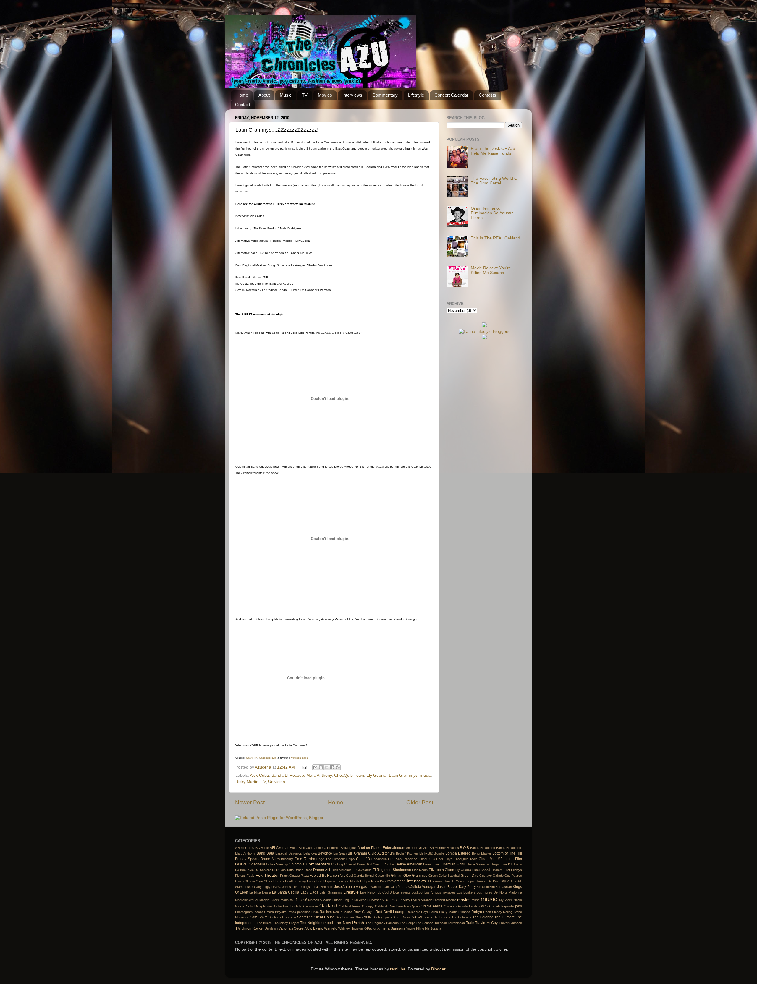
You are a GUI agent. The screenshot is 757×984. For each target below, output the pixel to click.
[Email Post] (304, 767)
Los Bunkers (466, 892)
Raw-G (359, 912)
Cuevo (377, 864)
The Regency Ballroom (382, 923)
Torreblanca (456, 923)
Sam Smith (258, 917)
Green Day (469, 875)
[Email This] (315, 767)
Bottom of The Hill (507, 853)
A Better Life (244, 848)
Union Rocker (253, 928)
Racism (326, 912)
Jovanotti (374, 887)
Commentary (385, 95)
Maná (285, 900)
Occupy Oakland (374, 906)
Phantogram (244, 912)
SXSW (417, 917)
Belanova (310, 853)
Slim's (359, 917)
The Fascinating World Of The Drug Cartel (495, 180)
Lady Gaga (309, 892)
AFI (272, 848)
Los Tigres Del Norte (492, 892)
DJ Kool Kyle (244, 870)
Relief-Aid (413, 912)
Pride (315, 912)
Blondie (439, 853)
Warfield (330, 928)
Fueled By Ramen (324, 875)
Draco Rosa (303, 870)
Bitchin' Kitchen (407, 853)
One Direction (399, 906)
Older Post (419, 802)
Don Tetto (287, 870)
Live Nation (368, 892)
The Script (407, 923)
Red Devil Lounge (390, 912)
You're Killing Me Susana (423, 928)
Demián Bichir (454, 864)
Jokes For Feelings (296, 887)
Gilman (396, 875)
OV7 (482, 906)
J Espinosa (435, 881)
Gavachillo (382, 875)
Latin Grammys (403, 775)
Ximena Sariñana (391, 928)
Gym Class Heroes (270, 881)
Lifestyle (416, 95)
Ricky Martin (246, 781)
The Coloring (483, 917)
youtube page (299, 757)
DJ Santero (263, 870)
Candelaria (379, 859)
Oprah (415, 906)
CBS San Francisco (402, 859)
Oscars (449, 906)
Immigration (396, 881)
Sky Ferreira (345, 917)
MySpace (506, 900)
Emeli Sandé (481, 870)
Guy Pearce (513, 875)
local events (401, 892)
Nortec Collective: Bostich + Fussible (290, 906)
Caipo (350, 859)
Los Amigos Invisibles (440, 892)
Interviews (352, 95)
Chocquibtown (267, 757)
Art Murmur (438, 848)
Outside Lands (467, 906)
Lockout (417, 892)
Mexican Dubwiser (367, 900)
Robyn (476, 912)
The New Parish (349, 922)
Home (242, 95)
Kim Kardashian (500, 887)
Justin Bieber (447, 887)
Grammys (419, 875)
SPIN (367, 917)
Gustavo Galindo (491, 875)
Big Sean (339, 853)
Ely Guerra (376, 775)
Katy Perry (467, 887)
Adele (265, 848)
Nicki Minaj (254, 906)
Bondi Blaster (481, 853)
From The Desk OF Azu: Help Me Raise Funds (493, 150)
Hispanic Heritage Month (341, 881)
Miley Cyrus (411, 900)
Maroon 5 (315, 900)
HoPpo (365, 881)
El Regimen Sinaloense (392, 870)
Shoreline (305, 917)
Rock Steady (492, 912)
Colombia (297, 864)
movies (463, 900)
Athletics (453, 848)
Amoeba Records (326, 848)
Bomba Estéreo (457, 853)
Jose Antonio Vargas (350, 887)
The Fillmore (504, 917)
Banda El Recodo (482, 848)
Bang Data (265, 853)
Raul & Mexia (342, 912)
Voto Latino (314, 928)
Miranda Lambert (433, 900)
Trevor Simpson (510, 923)
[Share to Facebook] (332, 767)
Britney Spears (247, 859)
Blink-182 (426, 853)
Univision (251, 757)
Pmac (292, 912)
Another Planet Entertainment (381, 848)
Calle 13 (363, 859)
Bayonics (295, 853)
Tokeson (440, 923)
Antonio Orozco (417, 848)
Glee (407, 875)
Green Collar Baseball (444, 875)
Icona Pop (378, 881)
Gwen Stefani (245, 881)
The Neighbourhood (316, 923)
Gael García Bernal (360, 875)
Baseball (281, 853)
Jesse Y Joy (253, 887)
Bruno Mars (270, 859)
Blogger (438, 969)
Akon (280, 848)
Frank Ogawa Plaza (294, 875)
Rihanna (464, 912)
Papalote (507, 906)
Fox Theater (267, 875)
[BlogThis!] (321, 767)
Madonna (515, 892)
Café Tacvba (305, 859)
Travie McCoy (486, 923)
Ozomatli (493, 906)
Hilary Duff (314, 881)
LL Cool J (385, 892)
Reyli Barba (429, 912)
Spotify (377, 917)
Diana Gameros (478, 864)
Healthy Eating (295, 881)
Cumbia (389, 864)
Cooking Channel (343, 864)
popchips (303, 912)
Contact (242, 104)
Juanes (404, 887)
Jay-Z (504, 881)
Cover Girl (364, 864)
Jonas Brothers (322, 887)
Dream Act (321, 870)
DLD (275, 870)
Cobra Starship (277, 864)
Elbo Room (420, 870)
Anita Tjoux (349, 848)
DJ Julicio (515, 864)
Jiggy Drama (272, 887)
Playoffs (281, 912)
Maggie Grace (269, 900)
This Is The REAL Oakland (495, 238)
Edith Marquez (341, 870)
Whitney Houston (350, 928)
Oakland (328, 905)
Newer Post (250, 802)
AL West (291, 848)
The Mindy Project (286, 923)
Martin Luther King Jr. (338, 900)
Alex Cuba (259, 775)
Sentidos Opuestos (282, 917)
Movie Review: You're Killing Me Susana (491, 270)
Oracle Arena (431, 906)
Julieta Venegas (423, 887)
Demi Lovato (432, 864)
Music (286, 95)
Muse (476, 900)
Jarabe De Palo (487, 881)
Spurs (387, 917)
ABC (256, 848)
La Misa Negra (260, 892)
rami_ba (397, 969)
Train (470, 923)
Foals (251, 875)
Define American (408, 864)
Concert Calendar (451, 95)
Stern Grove (401, 917)
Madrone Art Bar (246, 900)
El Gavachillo (362, 870)
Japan (471, 881)
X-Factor (370, 928)
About (264, 95)
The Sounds (425, 923)
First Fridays (513, 870)
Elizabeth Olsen (441, 870)
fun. (342, 875)
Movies (325, 95)
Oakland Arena (350, 906)
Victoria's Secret (291, 928)
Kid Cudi (483, 887)
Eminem (496, 870)
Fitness (240, 875)
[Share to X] (326, 767)
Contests (487, 95)
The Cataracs (461, 917)
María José (298, 900)
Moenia (451, 900)
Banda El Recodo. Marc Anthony (301, 775)
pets (518, 906)
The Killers (264, 923)
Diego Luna (499, 864)
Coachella (257, 864)
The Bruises (441, 917)
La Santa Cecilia (285, 892)
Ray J (370, 912)
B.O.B (464, 848)
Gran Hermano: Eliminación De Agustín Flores (492, 213)
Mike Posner (392, 900)
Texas (427, 917)
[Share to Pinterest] (338, 767)
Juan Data (389, 887)
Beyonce (325, 853)
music (425, 775)
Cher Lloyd (444, 859)
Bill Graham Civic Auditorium (371, 853)
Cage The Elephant (330, 859)
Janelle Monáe (454, 881)
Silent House (324, 917)
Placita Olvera (264, 912)
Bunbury (287, 859)
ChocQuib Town (349, 775)
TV (305, 95)
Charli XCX (427, 859)
